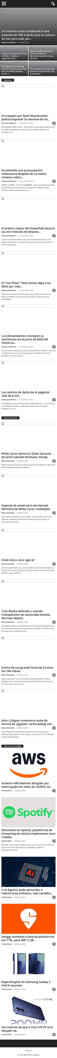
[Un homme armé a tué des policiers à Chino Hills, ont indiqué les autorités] (42, 75)
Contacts (28, 1050)
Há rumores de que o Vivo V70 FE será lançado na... (27, 1029)
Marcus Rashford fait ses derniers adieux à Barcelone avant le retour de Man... (42, 55)
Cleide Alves (6, 790)
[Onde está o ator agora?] (28, 543)
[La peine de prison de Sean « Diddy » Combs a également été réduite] (14, 60)
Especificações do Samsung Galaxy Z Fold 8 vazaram (25, 983)
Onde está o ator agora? (18, 560)
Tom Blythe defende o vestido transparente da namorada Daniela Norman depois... (25, 614)
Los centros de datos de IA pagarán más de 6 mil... (25, 394)
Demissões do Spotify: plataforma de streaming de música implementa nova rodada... (28, 833)
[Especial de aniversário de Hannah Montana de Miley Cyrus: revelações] (28, 488)
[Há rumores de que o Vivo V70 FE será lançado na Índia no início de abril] (28, 1009)
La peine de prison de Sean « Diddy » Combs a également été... (14, 56)
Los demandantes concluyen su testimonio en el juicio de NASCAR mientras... (24, 339)
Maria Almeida (7, 461)
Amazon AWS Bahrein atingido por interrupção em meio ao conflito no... (26, 785)
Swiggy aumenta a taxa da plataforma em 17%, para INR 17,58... (27, 938)
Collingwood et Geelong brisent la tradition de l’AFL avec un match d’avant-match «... (14, 70)
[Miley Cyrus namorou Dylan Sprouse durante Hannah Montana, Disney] (28, 436)
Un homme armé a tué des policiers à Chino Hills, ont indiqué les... (42, 71)
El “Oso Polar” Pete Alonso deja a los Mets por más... (26, 284)
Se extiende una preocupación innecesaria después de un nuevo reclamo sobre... (23, 173)
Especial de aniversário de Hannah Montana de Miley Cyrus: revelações (25, 507)
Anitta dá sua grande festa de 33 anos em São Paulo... (27, 669)
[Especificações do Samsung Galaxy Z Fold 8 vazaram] (28, 964)
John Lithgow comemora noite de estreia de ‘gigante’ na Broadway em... (27, 722)
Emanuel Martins (8, 42)
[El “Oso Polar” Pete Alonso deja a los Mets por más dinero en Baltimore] (28, 265)
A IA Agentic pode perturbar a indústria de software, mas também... (27, 891)
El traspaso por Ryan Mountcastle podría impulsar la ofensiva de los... (25, 117)
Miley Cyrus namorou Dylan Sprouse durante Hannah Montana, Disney (26, 455)
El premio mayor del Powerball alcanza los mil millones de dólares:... (28, 230)
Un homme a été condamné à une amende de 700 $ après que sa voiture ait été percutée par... (28, 35)
